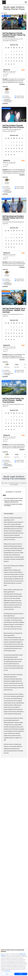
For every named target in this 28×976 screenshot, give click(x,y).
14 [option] (8, 57)
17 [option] (16, 57)
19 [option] (22, 57)
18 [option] (19, 57)
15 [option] (11, 57)
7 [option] (8, 54)
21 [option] (8, 60)
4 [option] (19, 51)
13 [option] (5, 57)
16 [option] (14, 57)
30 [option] (14, 64)
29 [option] (11, 64)
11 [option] (19, 54)
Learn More (5, 103)
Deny (7, 973)
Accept (20, 973)
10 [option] (16, 54)
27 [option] (5, 64)
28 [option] (8, 64)
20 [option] (5, 60)
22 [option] (11, 60)
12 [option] (22, 54)
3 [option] (16, 51)
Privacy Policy (7, 970)
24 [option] (16, 60)
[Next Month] (23, 44)
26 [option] (22, 60)
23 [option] (14, 60)
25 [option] (19, 60)
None (26, 13)
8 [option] (11, 54)
